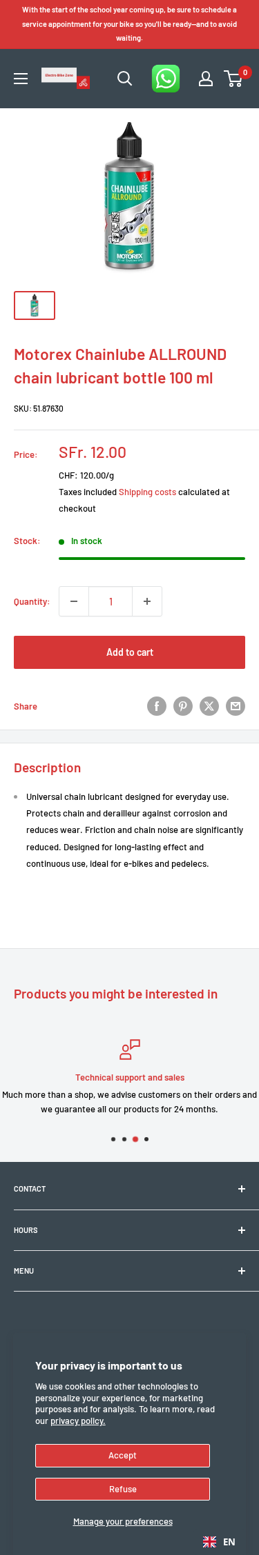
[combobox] (219, 1542)
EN (229, 1542)
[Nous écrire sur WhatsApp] (165, 78)
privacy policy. (78, 1420)
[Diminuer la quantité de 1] (73, 601)
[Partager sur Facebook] (156, 706)
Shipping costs (147, 491)
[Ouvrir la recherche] (125, 78)
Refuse (123, 1488)
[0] (233, 78)
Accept (122, 1455)
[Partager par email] (235, 706)
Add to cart (129, 652)
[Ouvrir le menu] (21, 78)
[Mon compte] (206, 78)
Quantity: (32, 601)
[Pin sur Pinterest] (183, 706)
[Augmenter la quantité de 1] (147, 601)
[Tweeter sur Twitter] (209, 706)
